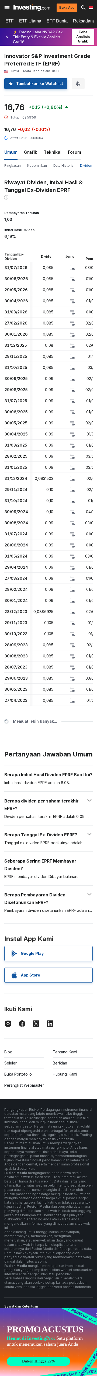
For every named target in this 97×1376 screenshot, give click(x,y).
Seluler (10, 1063)
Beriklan (60, 1063)
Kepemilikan (37, 165)
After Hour (18, 138)
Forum (74, 152)
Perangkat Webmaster (24, 1085)
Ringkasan (12, 165)
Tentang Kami (65, 1052)
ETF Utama (30, 21)
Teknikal (52, 152)
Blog (8, 1052)
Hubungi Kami (65, 1074)
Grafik (30, 152)
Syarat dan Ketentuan (21, 1306)
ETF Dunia (57, 21)
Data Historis (63, 165)
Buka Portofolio (18, 1074)
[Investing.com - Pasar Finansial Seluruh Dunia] (31, 7)
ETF (9, 21)
